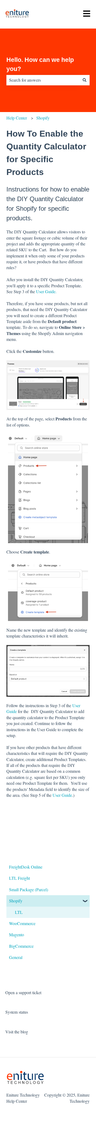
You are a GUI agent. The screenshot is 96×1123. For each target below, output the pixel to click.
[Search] (84, 80)
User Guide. (46, 291)
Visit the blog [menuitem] (16, 1031)
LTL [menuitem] (19, 912)
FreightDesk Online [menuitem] (25, 867)
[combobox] (42, 80)
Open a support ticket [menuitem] (23, 992)
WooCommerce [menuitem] (22, 923)
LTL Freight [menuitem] (19, 878)
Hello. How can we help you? (40, 64)
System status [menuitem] (16, 1012)
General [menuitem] (15, 957)
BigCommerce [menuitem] (21, 946)
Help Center (16, 118)
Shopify (43, 118)
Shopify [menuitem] (15, 900)
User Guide (62, 795)
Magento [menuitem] (16, 934)
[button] (85, 901)
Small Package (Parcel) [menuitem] (28, 889)
